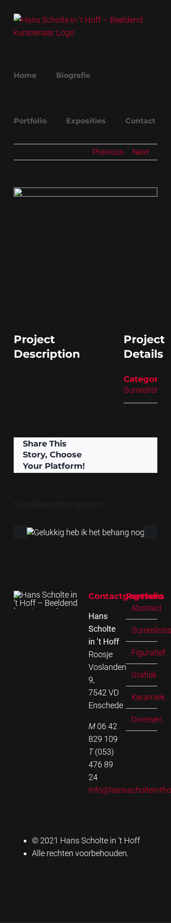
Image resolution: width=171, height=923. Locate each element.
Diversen (146, 719)
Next (140, 152)
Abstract (146, 608)
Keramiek (148, 697)
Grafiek (144, 675)
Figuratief (148, 652)
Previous (108, 152)
